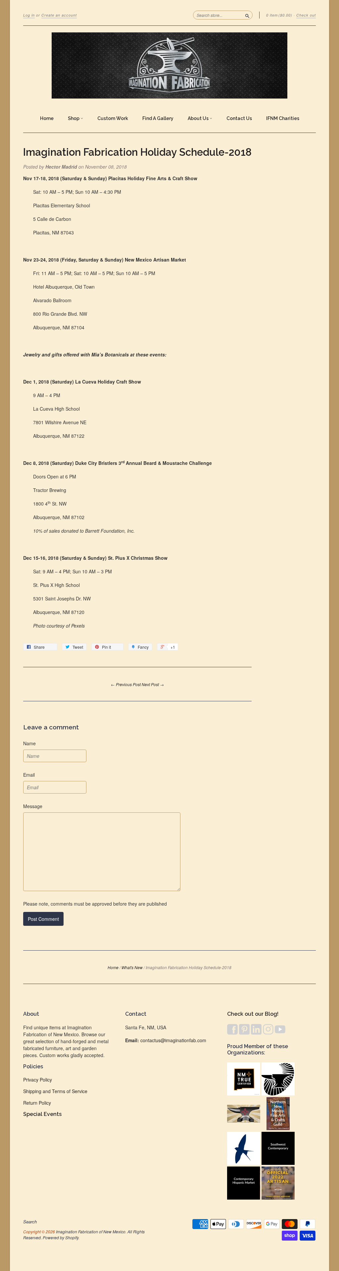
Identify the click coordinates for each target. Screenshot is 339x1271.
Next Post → (153, 684)
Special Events (42, 1114)
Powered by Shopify (60, 1237)
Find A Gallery (157, 118)
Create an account (59, 15)
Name (29, 743)
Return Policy (37, 1102)
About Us (199, 118)
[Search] (247, 15)
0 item (279, 15)
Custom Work (112, 118)
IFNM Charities (282, 118)
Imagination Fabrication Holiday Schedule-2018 (137, 152)
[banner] (169, 65)
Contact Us (239, 118)
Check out (306, 15)
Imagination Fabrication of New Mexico (90, 1231)
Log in (29, 15)
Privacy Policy (37, 1079)
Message (32, 806)
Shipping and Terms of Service (55, 1091)
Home (47, 118)
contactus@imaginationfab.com (173, 1040)
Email (29, 774)
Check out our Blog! (252, 1014)
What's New (132, 967)
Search (30, 1221)
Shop (74, 118)
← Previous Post (126, 684)
